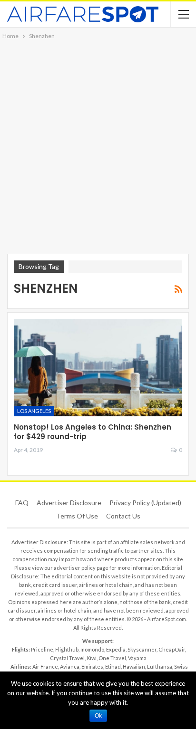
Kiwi (92, 658)
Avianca (69, 666)
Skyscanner (142, 649)
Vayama (137, 658)
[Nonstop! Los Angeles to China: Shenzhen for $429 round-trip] (98, 367)
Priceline (42, 649)
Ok (98, 715)
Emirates (92, 666)
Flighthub (66, 649)
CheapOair (171, 649)
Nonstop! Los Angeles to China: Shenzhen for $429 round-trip (92, 431)
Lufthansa (159, 666)
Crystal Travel (67, 658)
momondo (92, 649)
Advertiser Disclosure (69, 503)
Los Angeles (34, 411)
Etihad (113, 666)
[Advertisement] (98, 144)
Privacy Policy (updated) (145, 503)
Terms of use (77, 516)
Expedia (116, 649)
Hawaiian (134, 666)
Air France (45, 666)
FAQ (22, 503)
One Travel (112, 658)
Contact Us (123, 516)
